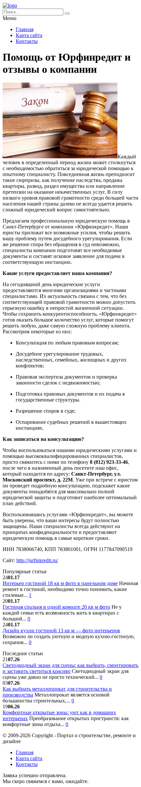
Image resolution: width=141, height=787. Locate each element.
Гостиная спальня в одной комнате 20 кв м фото (56, 607)
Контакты (27, 41)
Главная (24, 29)
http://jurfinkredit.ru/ (37, 560)
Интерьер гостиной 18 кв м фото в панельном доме (60, 583)
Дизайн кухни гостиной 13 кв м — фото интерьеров (61, 630)
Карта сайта (29, 35)
